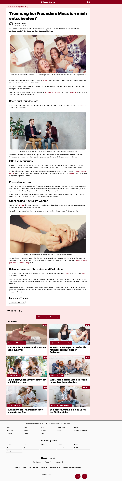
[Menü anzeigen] (88, 2)
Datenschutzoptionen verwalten (72, 467)
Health (9, 444)
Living (25, 444)
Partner (84, 105)
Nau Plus (43, 430)
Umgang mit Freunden (53, 92)
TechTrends (77, 448)
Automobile (61, 448)
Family (76, 444)
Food (8, 448)
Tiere (25, 448)
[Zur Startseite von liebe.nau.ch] (48, 2)
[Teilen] (77, 476)
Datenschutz (43, 467)
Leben (83, 273)
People (76, 427)
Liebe (45, 80)
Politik (25, 427)
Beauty (9, 451)
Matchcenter (61, 427)
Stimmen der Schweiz (80, 430)
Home (10, 7)
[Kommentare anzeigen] (84, 476)
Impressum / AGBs (55, 467)
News (8, 427)
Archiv (42, 433)
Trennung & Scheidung (20, 7)
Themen (26, 433)
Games (60, 430)
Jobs (29, 467)
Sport (42, 427)
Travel (42, 448)
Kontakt (35, 467)
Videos (26, 430)
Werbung (17, 467)
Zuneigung (72, 173)
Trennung (72, 92)
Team (24, 467)
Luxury (60, 444)
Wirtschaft (10, 430)
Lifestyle (9, 433)
